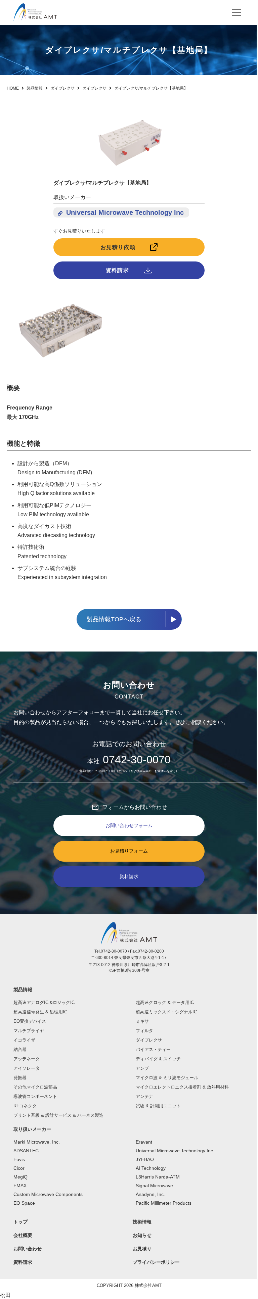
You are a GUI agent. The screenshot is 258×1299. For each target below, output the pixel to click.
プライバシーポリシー (156, 1262)
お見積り (142, 1248)
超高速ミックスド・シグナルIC (166, 1011)
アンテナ (144, 1096)
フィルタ (144, 1030)
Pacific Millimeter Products (163, 1203)
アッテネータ (26, 1058)
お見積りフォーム (129, 851)
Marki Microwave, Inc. (36, 1142)
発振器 (20, 1077)
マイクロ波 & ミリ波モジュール (167, 1077)
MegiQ (20, 1177)
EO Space (24, 1203)
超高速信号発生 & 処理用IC (40, 1011)
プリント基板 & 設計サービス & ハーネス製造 (58, 1115)
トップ (20, 1221)
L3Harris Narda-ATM (158, 1177)
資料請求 (117, 270)
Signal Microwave (154, 1185)
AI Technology (151, 1168)
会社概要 (22, 1235)
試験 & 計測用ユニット (158, 1105)
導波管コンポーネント (35, 1096)
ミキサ (142, 1021)
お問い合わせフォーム (129, 825)
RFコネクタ (25, 1105)
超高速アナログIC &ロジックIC (44, 1002)
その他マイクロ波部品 (35, 1087)
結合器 (20, 1049)
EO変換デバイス (29, 1021)
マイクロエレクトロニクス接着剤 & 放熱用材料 (182, 1087)
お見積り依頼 (117, 247)
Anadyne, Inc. (150, 1194)
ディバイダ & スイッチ (158, 1058)
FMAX (20, 1185)
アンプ (142, 1068)
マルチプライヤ (28, 1030)
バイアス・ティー (153, 1049)
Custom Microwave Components (48, 1194)
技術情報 (142, 1221)
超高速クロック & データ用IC (165, 1002)
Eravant (144, 1142)
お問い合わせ (27, 1248)
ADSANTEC (26, 1150)
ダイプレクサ (149, 1040)
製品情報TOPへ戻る (114, 619)
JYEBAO (145, 1159)
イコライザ (24, 1040)
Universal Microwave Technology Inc (125, 212)
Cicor (19, 1168)
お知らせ (142, 1235)
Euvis (19, 1159)
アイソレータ (26, 1068)
